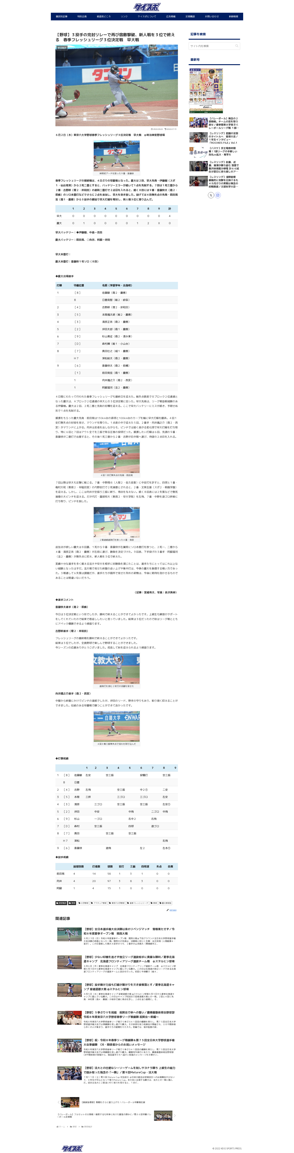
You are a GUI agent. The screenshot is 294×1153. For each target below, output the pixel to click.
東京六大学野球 (118, 903)
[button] (237, 46)
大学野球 (84, 903)
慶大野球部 (166, 903)
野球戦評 (62, 903)
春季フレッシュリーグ (139, 903)
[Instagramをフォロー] (218, 195)
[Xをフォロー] (211, 195)
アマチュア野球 (100, 903)
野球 (73, 903)
